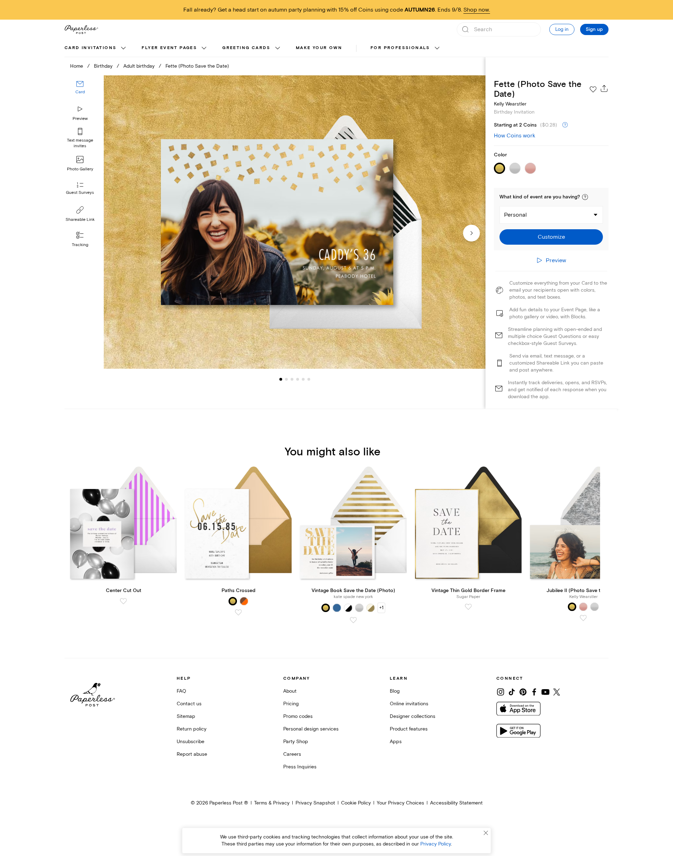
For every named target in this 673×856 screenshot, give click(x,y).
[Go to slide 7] (308, 379)
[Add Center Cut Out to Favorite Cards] (123, 601)
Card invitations (90, 47)
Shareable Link (80, 219)
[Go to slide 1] (280, 379)
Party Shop (295, 742)
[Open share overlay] (604, 88)
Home (76, 66)
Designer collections (412, 716)
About (290, 691)
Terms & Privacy (272, 803)
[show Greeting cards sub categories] (277, 48)
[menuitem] (96, 48)
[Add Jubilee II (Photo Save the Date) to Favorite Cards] (583, 618)
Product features (409, 729)
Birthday (103, 66)
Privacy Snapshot (315, 803)
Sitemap (186, 716)
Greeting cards (246, 47)
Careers (292, 754)
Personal (515, 214)
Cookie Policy (356, 803)
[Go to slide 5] (297, 379)
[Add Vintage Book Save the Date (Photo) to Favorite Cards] (353, 620)
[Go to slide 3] (286, 379)
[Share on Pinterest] (523, 691)
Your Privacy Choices (400, 803)
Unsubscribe (190, 742)
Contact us (189, 704)
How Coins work (514, 135)
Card (80, 92)
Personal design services (311, 729)
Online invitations (409, 704)
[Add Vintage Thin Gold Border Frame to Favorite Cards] (468, 607)
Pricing (291, 704)
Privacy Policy (435, 844)
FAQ (181, 691)
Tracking (80, 244)
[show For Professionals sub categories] (437, 48)
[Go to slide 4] (292, 379)
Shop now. (476, 9)
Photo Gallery (80, 169)
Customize (551, 236)
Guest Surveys (80, 193)
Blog (395, 691)
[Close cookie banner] (486, 833)
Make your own (319, 47)
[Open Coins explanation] (565, 125)
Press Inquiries (300, 767)
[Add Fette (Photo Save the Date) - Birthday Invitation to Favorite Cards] (593, 89)
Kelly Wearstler (510, 104)
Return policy (191, 729)
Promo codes (298, 716)
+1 (381, 608)
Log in (562, 29)
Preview (80, 118)
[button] (585, 197)
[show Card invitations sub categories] (123, 48)
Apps (396, 742)
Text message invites (80, 143)
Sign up (594, 29)
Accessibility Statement (456, 803)
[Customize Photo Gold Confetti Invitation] (294, 222)
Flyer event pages (169, 47)
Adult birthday (139, 66)
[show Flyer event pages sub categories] (204, 48)
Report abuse (192, 754)
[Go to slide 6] (303, 379)
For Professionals (400, 47)
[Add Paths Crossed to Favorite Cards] (238, 612)
